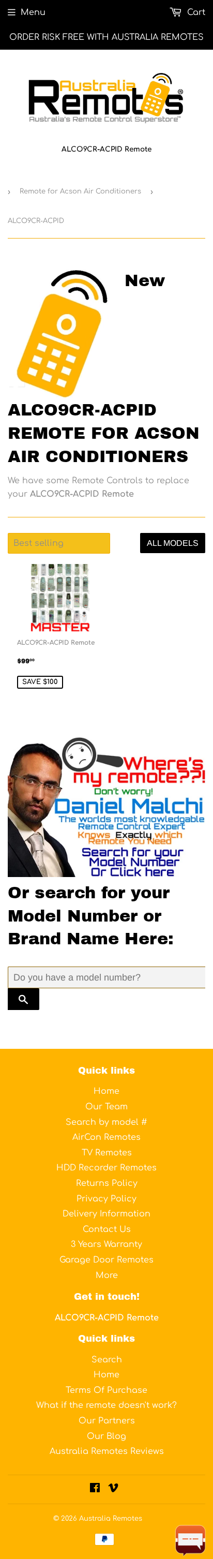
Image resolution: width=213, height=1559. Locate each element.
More (107, 1275)
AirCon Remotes (106, 1137)
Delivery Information (106, 1214)
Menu (33, 12)
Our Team (106, 1106)
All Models (173, 543)
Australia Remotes (110, 1518)
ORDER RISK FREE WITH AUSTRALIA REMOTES (106, 37)
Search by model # (106, 1122)
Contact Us (107, 1229)
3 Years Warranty (106, 1244)
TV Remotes (107, 1152)
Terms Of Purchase (106, 1390)
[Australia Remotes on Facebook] (94, 1489)
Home (106, 1091)
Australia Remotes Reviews (107, 1451)
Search (107, 1359)
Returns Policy (107, 1183)
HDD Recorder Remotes (106, 1167)
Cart (195, 12)
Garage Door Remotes (106, 1260)
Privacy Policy (106, 1199)
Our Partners (107, 1421)
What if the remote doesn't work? (106, 1405)
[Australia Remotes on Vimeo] (113, 1489)
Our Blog (106, 1436)
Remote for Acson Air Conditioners (80, 191)
